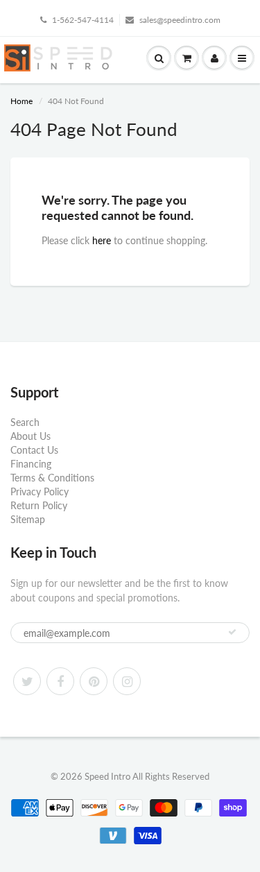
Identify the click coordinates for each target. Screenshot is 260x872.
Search (25, 422)
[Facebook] (60, 681)
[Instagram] (127, 681)
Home (21, 101)
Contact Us (34, 450)
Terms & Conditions (52, 478)
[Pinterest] (93, 681)
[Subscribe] (232, 632)
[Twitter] (27, 681)
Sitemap (27, 519)
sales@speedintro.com (179, 20)
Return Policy (38, 505)
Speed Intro (107, 776)
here (101, 240)
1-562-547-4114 (83, 20)
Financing (30, 464)
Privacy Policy (39, 491)
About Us (30, 436)
